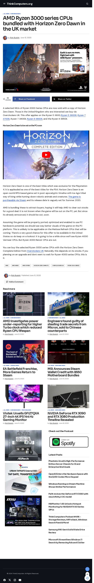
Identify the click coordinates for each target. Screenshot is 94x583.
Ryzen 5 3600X (69, 115)
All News (6, 14)
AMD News (15, 265)
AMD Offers (26, 265)
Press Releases (26, 410)
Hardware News (15, 14)
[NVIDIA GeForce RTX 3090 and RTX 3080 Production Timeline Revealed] (68, 396)
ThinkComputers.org (19, 4)
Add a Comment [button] (16, 282)
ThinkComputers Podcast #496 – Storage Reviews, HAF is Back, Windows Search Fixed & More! (68, 519)
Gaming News (14, 365)
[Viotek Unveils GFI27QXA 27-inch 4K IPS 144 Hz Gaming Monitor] (24, 396)
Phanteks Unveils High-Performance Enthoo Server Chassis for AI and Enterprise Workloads (66, 464)
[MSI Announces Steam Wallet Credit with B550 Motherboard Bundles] (68, 352)
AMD (7, 265)
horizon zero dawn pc (41, 265)
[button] (4, 3)
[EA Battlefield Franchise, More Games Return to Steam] (24, 352)
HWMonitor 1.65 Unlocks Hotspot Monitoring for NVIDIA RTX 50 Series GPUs (66, 507)
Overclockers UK (35, 250)
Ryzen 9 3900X (34, 118)
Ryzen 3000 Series (73, 265)
